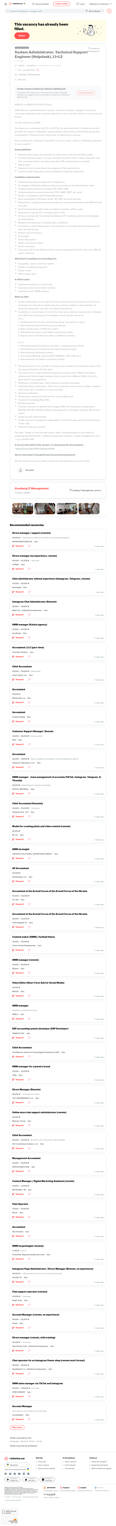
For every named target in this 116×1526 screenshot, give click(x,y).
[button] (12, 1479)
